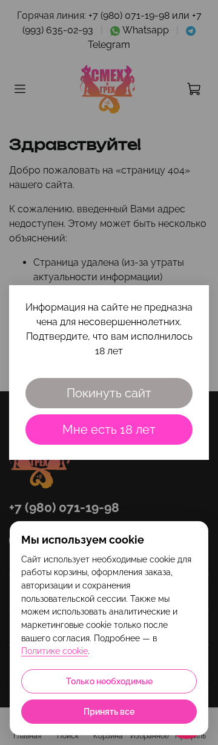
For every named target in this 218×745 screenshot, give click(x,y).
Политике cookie (54, 651)
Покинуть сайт (109, 393)
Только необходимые (109, 681)
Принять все (109, 711)
